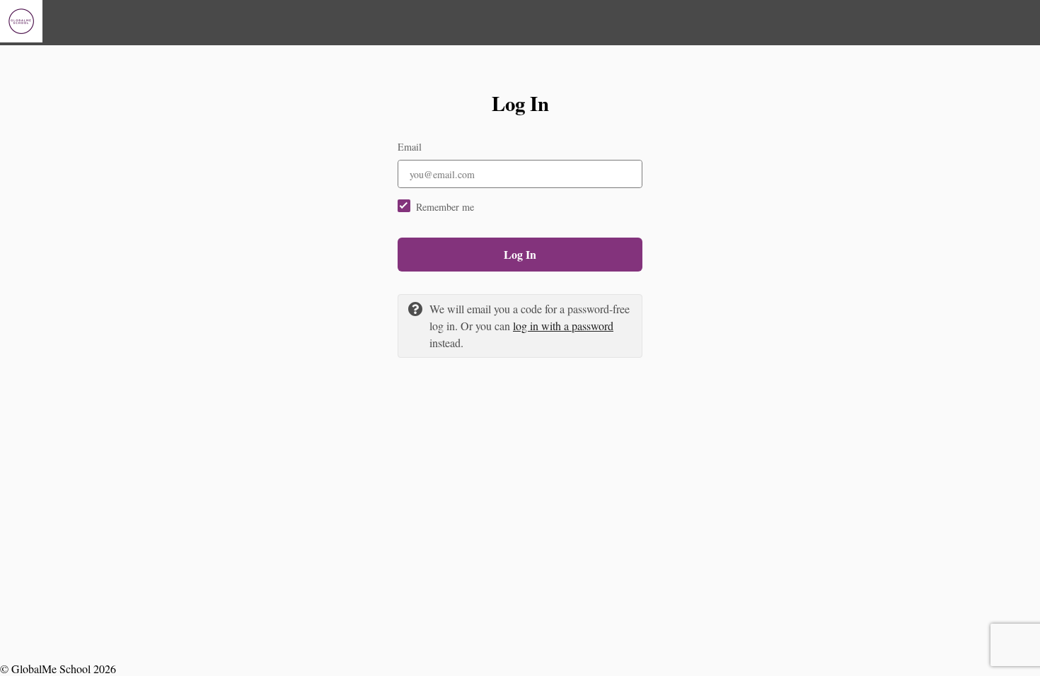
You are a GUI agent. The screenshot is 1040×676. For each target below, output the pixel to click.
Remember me (445, 207)
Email (410, 146)
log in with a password (563, 325)
